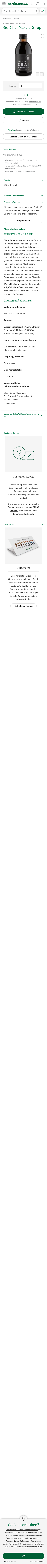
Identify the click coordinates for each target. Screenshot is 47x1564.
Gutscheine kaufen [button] (23, 606)
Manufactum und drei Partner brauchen (22, 1530)
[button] (42, 36)
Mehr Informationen (37, 1561)
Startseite (7, 18)
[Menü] (4, 3)
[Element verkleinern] (37, 74)
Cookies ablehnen (9, 1561)
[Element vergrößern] (42, 74)
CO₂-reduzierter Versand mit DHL (23, 104)
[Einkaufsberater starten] (42, 11)
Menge (12, 86)
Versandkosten (35, 101)
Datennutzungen (11, 1535)
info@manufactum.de (23, 514)
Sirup (16, 18)
